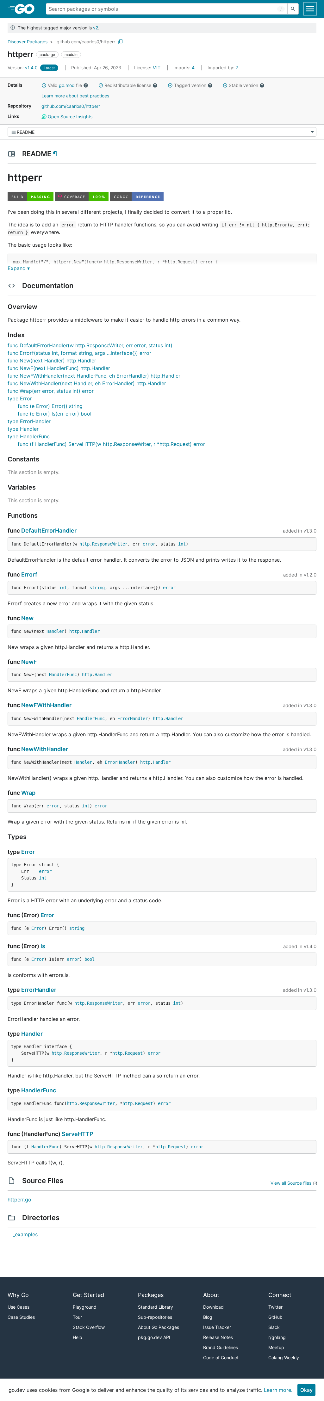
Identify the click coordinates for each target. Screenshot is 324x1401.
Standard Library (155, 1307)
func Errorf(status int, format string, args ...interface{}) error (79, 353)
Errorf (29, 574)
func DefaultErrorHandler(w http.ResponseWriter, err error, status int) (90, 345)
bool (89, 959)
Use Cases (18, 1307)
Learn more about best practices (75, 95)
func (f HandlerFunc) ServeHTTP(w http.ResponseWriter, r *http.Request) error (111, 444)
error (149, 543)
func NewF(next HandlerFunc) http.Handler (59, 368)
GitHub (275, 1317)
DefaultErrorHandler (49, 530)
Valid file (65, 85)
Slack (274, 1327)
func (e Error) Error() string (50, 406)
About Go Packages (158, 1327)
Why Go (18, 1295)
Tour (77, 1317)
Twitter (275, 1307)
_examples (25, 1234)
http (84, 543)
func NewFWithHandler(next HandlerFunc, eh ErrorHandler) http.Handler (94, 376)
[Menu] (162, 132)
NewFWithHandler (46, 705)
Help (77, 1337)
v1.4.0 (23, 67)
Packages (151, 1295)
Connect (279, 1295)
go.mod (67, 85)
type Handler (23, 429)
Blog (207, 1317)
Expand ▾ (19, 268)
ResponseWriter (110, 543)
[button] (44, 85)
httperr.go (19, 1199)
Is (42, 946)
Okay (306, 1390)
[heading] (27, 9)
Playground (85, 1307)
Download (213, 1307)
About (211, 1295)
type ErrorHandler (29, 421)
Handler (55, 631)
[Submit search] (293, 9)
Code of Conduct (221, 1357)
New (27, 618)
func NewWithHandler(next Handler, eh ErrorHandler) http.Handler (87, 383)
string (97, 587)
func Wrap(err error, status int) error (51, 391)
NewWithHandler (44, 749)
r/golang (277, 1337)
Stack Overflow (89, 1327)
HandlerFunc (63, 674)
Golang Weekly (283, 1357)
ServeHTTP (77, 1134)
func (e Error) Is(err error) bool (54, 413)
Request (134, 1053)
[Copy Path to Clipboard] (120, 42)
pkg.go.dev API (154, 1337)
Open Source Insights (69, 116)
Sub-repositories (155, 1317)
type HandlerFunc (29, 436)
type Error (20, 398)
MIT (156, 67)
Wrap (28, 792)
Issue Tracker (217, 1327)
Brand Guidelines (220, 1347)
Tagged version (190, 85)
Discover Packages (27, 41)
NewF (29, 661)
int (182, 543)
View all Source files (291, 1183)
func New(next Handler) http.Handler (52, 360)
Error (28, 852)
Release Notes (218, 1337)
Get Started (88, 1295)
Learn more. (278, 1390)
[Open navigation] (310, 9)
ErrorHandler (132, 718)
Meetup (276, 1347)
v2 (95, 27)
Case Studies (21, 1317)
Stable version (243, 85)
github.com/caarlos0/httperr (86, 41)
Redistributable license (128, 85)
